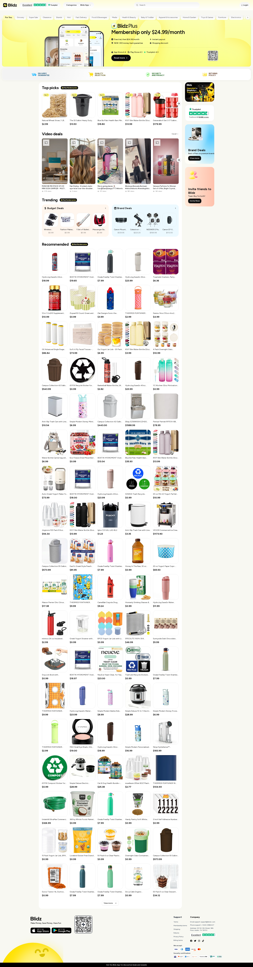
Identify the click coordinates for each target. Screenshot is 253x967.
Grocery (20, 17)
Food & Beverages (99, 17)
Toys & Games (207, 17)
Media (114, 17)
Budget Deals (55, 208)
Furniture (222, 17)
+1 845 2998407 (207, 925)
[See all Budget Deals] (105, 208)
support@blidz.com (208, 922)
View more (108, 903)
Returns (176, 933)
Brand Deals (124, 208)
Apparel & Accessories (168, 17)
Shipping (177, 929)
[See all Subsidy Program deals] (175, 208)
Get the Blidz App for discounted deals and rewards (126, 965)
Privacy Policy (178, 937)
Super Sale (33, 17)
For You (8, 17)
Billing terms (178, 940)
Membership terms (180, 925)
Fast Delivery (81, 17)
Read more (119, 58)
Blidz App (84, 5)
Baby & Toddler (147, 17)
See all (174, 134)
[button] (55, 109)
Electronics (236, 17)
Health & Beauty (129, 17)
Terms (176, 922)
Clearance (47, 17)
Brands (59, 17)
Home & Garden (189, 17)
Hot (69, 17)
